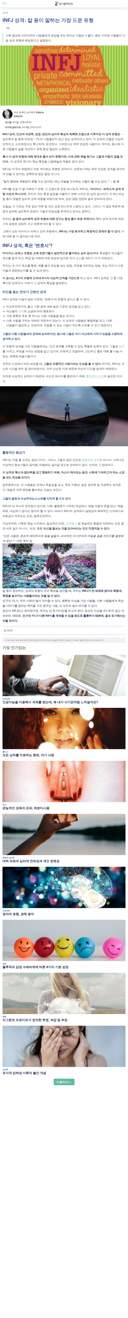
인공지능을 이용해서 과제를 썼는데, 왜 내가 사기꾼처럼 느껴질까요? (50, 702)
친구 (122, 346)
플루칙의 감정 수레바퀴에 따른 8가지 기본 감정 (35, 967)
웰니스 (5, 752)
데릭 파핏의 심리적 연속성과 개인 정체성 (30, 861)
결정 (78, 258)
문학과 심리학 (8, 857)
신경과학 (6, 699)
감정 (4, 963)
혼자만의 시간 (95, 376)
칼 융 (115, 181)
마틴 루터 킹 (24, 541)
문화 (4, 1016)
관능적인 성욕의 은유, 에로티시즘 (25, 808)
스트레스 (71, 523)
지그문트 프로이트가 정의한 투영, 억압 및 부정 (34, 1020)
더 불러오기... (64, 1082)
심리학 (5, 13)
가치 (21, 311)
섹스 (4, 805)
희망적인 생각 (90, 460)
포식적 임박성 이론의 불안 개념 (24, 1073)
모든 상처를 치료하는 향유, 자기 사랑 (28, 755)
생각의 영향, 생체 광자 (18, 914)
